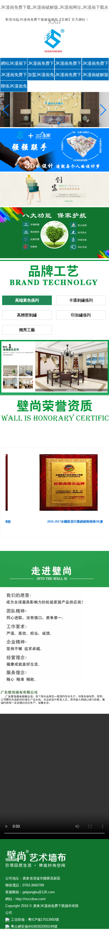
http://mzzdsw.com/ (31, 899)
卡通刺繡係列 (81, 300)
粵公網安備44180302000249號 (34, 926)
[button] (6, 110)
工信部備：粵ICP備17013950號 (35, 920)
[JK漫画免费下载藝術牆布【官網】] (54, 51)
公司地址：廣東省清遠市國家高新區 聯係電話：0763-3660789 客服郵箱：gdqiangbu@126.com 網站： (32, 888)
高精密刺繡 (27, 315)
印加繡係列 (81, 315)
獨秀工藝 (27, 330)
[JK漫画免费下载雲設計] (54, 170)
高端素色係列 (27, 300)
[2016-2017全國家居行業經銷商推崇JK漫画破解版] (65, 483)
